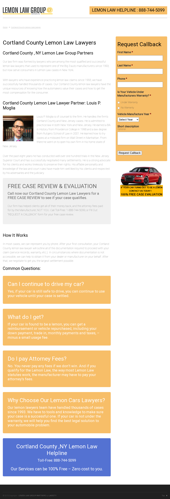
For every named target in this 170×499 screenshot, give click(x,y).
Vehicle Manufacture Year (134, 114)
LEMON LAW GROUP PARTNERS (32, 496)
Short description (128, 126)
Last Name (125, 65)
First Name (125, 52)
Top (163, 496)
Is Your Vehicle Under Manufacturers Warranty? (134, 93)
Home (5, 27)
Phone (122, 78)
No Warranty (127, 107)
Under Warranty (129, 102)
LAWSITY (52, 496)
